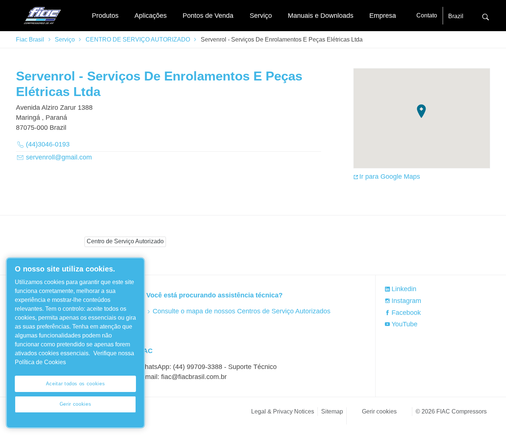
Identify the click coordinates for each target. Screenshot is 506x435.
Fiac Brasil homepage (42, 15)
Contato (426, 15)
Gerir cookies (379, 411)
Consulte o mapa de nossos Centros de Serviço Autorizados (241, 311)
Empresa (382, 15)
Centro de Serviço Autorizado (125, 241)
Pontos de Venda (208, 15)
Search (485, 16)
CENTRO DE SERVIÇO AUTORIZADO (138, 39)
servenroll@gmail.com (59, 157)
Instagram (406, 300)
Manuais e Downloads (320, 15)
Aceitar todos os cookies (75, 383)
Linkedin (404, 289)
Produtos (105, 15)
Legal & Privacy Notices (282, 411)
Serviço (261, 15)
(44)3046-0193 (48, 144)
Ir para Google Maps (389, 176)
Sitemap (332, 411)
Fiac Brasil (30, 39)
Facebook (406, 312)
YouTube (404, 324)
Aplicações (150, 15)
